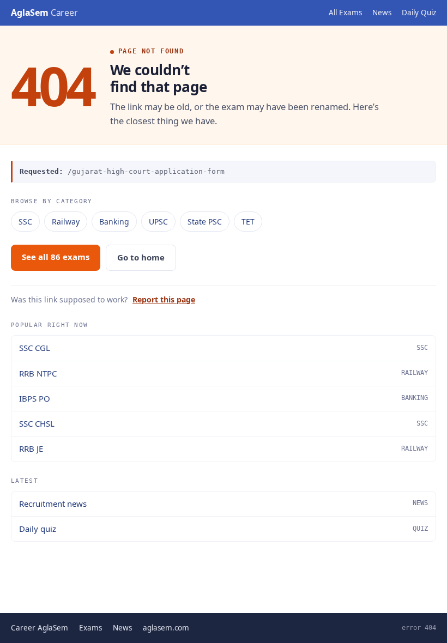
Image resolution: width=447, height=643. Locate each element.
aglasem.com (166, 628)
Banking (114, 221)
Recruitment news (223, 503)
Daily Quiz (419, 12)
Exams (90, 628)
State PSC (205, 221)
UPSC (158, 221)
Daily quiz (223, 528)
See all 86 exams (55, 256)
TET (248, 221)
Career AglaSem (39, 628)
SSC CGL (223, 347)
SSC (25, 221)
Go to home (141, 257)
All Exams (345, 12)
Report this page (163, 299)
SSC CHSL (223, 423)
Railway (66, 221)
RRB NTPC (223, 373)
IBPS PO (223, 398)
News (381, 12)
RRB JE (223, 448)
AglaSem (44, 13)
